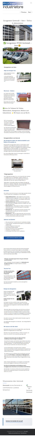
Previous (23, 12)
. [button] (29, 113)
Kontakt (26, 431)
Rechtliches (24, 433)
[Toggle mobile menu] (31, 3)
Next (29, 12)
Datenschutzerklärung (14, 433)
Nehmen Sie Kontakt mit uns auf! (14, 421)
